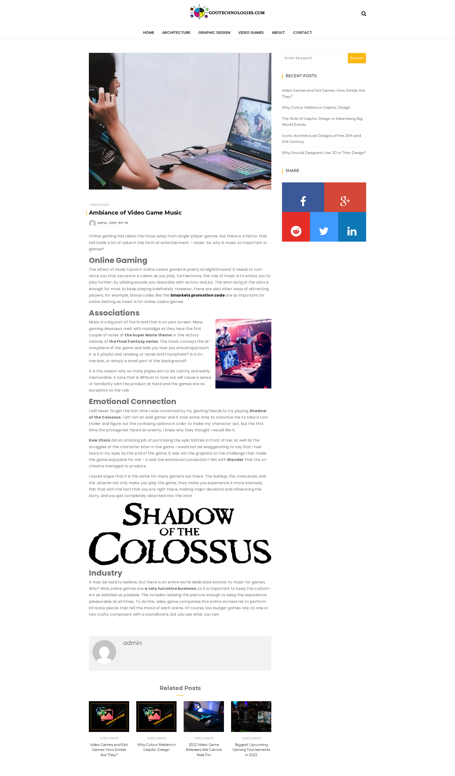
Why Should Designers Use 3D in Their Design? (324, 152)
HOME (148, 32)
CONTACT (302, 32)
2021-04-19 (118, 223)
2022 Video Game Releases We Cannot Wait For (204, 749)
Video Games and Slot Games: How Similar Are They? (109, 749)
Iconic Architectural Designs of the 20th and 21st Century (321, 138)
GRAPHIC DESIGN (214, 32)
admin (102, 223)
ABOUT (278, 32)
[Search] (363, 13)
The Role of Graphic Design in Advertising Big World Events (322, 121)
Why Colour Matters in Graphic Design (316, 107)
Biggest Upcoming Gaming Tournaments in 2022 (251, 749)
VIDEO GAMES (251, 32)
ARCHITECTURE (176, 32)
